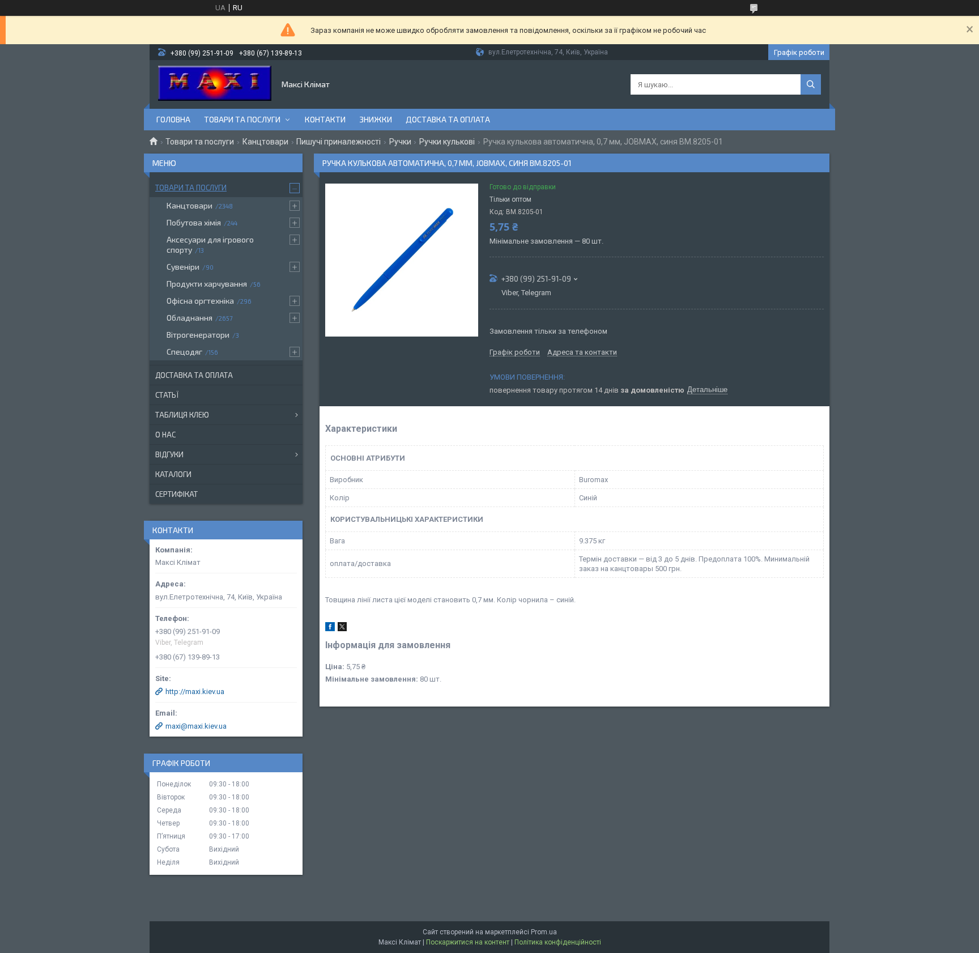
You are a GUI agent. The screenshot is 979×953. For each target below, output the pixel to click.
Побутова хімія (194, 222)
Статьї (166, 394)
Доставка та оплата (448, 119)
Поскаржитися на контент (467, 942)
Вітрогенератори (198, 334)
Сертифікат (176, 494)
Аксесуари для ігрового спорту (210, 244)
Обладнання (189, 317)
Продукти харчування (207, 283)
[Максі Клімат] (214, 84)
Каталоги (173, 474)
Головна (173, 119)
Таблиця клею (182, 414)
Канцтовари (265, 141)
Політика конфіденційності (557, 942)
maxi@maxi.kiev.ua (196, 726)
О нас (165, 434)
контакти (325, 119)
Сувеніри (183, 266)
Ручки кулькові (447, 141)
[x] (342, 628)
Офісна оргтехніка (200, 300)
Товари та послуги (242, 119)
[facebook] (330, 628)
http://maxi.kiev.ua (194, 691)
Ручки (400, 141)
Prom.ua (544, 932)
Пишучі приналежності (338, 141)
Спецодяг (184, 351)
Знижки (375, 119)
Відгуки (169, 454)
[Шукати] (811, 84)
